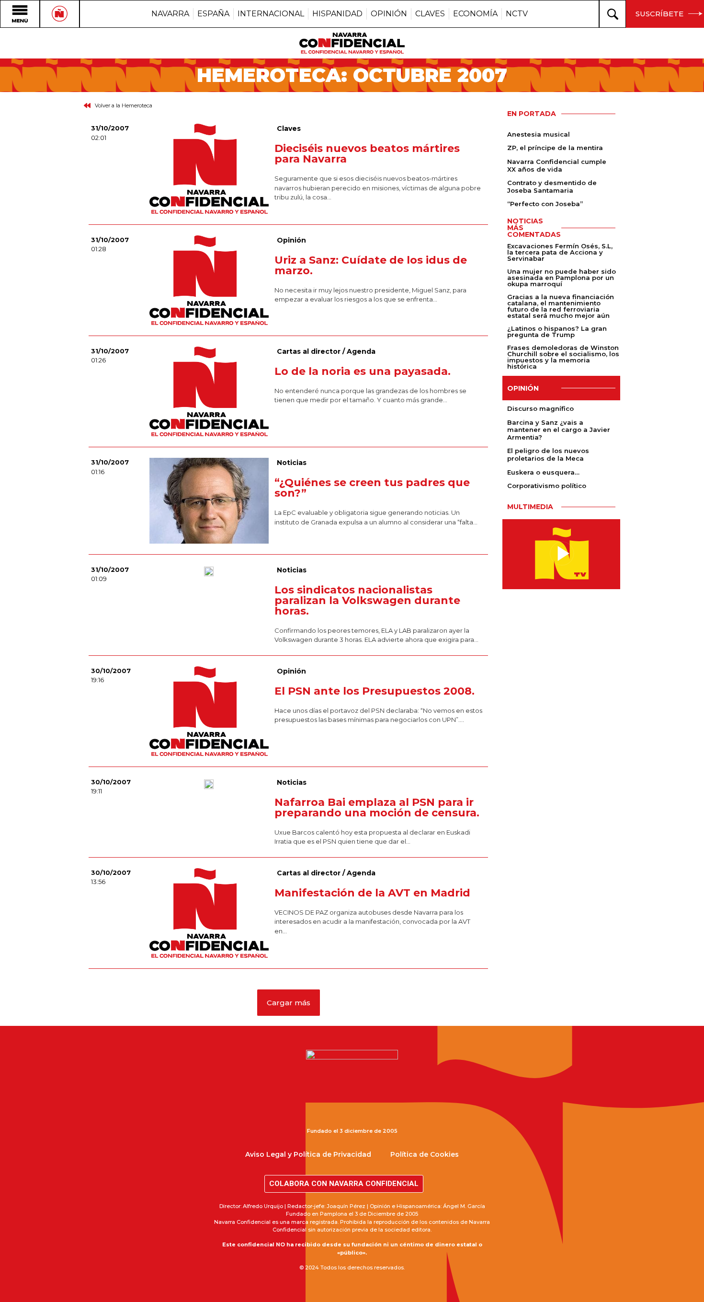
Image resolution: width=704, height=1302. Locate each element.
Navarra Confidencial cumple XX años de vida (556, 165)
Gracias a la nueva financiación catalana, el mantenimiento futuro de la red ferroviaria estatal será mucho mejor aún (560, 306)
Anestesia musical (538, 134)
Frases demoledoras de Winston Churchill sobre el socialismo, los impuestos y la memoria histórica (563, 357)
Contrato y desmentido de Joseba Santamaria (552, 186)
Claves (289, 128)
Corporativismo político (546, 485)
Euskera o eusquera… (543, 472)
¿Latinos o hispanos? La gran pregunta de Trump (557, 331)
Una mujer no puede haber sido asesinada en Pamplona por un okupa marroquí (561, 277)
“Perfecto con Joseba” (545, 204)
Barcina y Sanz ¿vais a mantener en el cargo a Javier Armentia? (558, 429)
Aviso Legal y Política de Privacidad (308, 1154)
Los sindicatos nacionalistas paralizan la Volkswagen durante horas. (367, 600)
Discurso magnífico (540, 408)
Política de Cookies (424, 1154)
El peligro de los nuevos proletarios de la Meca (548, 454)
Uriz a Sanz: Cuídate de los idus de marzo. (370, 265)
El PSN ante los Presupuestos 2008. (374, 691)
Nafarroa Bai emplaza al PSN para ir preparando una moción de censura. (376, 807)
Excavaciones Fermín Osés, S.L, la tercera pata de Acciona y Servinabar (560, 252)
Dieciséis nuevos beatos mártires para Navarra (367, 153)
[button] (288, 1002)
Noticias (292, 462)
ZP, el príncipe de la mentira (555, 147)
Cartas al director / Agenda (326, 351)
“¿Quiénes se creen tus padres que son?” (372, 488)
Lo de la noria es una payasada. (362, 371)
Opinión (291, 240)
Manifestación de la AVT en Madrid (372, 892)
